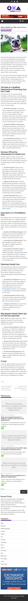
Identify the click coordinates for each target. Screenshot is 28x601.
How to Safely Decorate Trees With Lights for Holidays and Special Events (14, 438)
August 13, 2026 (5, 446)
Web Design (4, 564)
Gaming (3, 531)
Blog (3, 381)
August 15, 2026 (5, 415)
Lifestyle (3, 539)
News (2, 545)
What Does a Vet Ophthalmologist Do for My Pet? (21, 388)
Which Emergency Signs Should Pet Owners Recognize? (6, 388)
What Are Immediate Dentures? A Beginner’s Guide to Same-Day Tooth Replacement (14, 407)
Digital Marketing (5, 528)
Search (2, 489)
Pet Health (3, 550)
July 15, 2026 (5, 473)
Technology (4, 558)
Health (2, 534)
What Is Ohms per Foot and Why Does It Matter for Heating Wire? (14, 465)
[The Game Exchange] (2, 21)
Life (2, 537)
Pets (2, 553)
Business (3, 526)
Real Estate (3, 556)
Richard (14, 33)
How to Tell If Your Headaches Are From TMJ (12, 510)
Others (2, 547)
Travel (2, 561)
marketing (3, 542)
